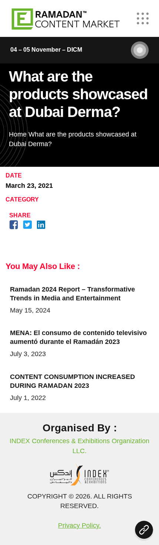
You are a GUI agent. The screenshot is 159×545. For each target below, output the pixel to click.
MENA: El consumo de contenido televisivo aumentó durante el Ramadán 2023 (78, 337)
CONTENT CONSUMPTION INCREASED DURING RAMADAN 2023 (72, 381)
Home (18, 134)
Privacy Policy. (79, 525)
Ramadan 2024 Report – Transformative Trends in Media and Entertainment (72, 294)
